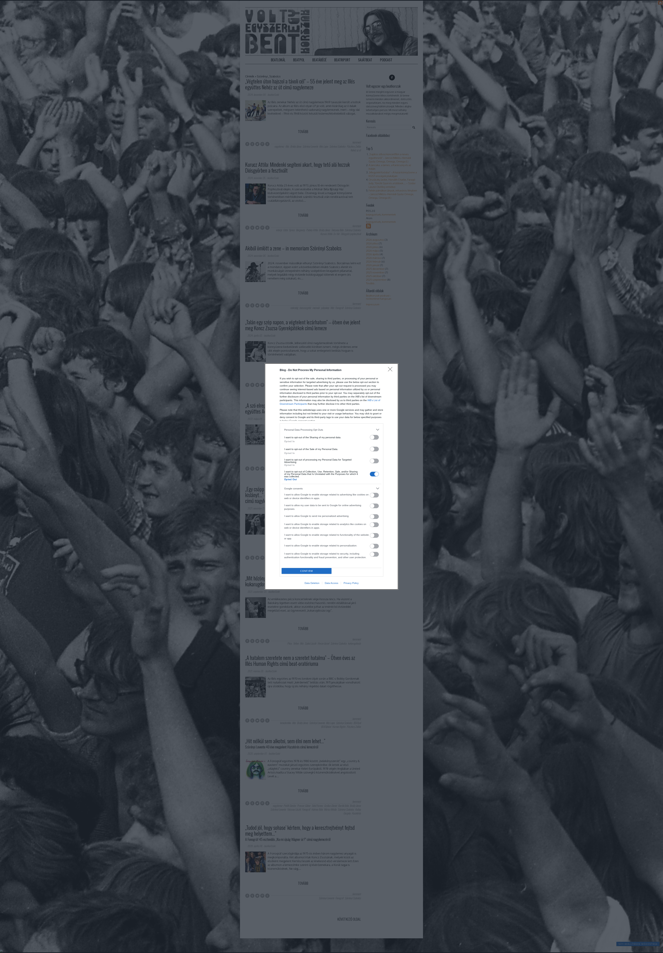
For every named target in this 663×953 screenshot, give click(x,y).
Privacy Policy (351, 583)
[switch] (374, 437)
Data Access (331, 583)
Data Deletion (312, 583)
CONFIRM (306, 571)
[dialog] (331, 476)
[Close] (391, 370)
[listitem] (331, 429)
